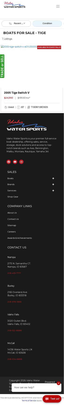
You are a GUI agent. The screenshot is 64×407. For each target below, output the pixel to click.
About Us (12, 212)
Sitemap (11, 225)
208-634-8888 (14, 359)
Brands (10, 184)
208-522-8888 (14, 330)
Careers (11, 231)
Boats (10, 178)
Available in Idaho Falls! (49, 47)
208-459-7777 (14, 273)
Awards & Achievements (19, 238)
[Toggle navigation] (58, 6)
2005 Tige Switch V (16, 93)
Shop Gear (12, 196)
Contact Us (13, 219)
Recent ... (19, 23)
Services (11, 190)
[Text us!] (52, 399)
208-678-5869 (14, 302)
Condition (47, 23)
